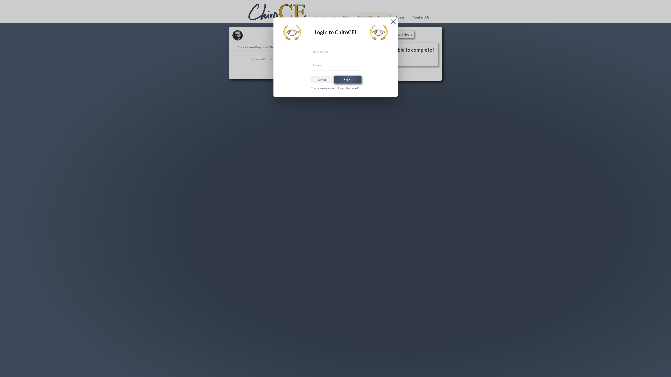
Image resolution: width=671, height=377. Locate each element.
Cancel (322, 79)
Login (347, 79)
